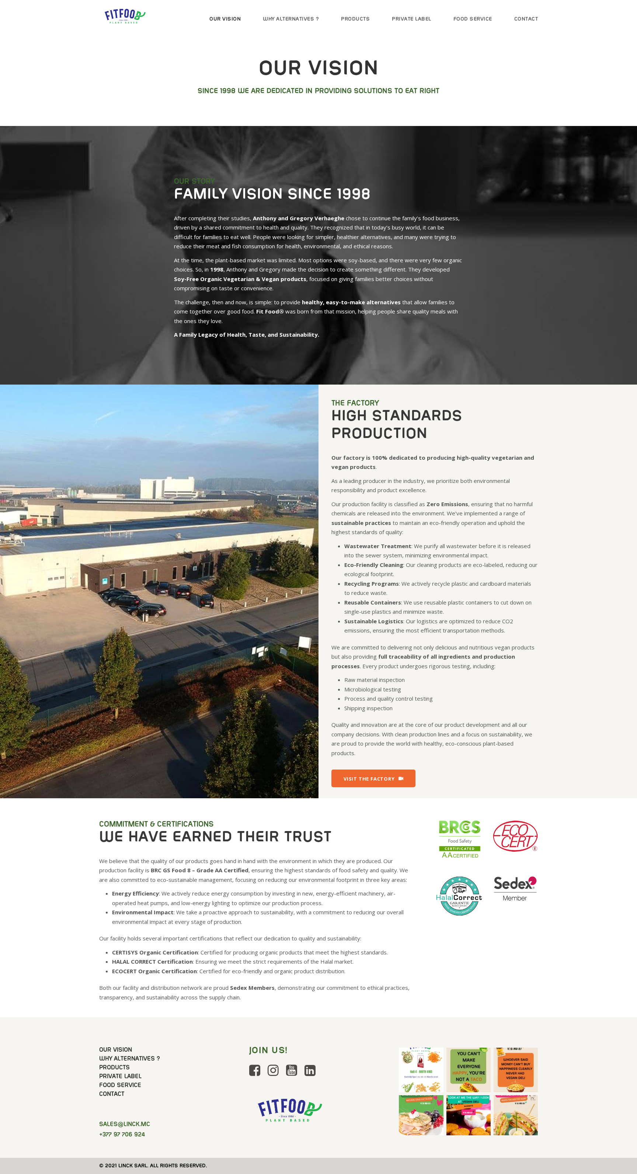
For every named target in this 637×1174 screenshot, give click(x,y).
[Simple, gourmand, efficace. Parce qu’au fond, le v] (516, 1117)
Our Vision (225, 18)
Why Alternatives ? (291, 18)
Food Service (472, 18)
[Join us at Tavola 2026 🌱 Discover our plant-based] (421, 1070)
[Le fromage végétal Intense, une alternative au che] (516, 1070)
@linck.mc (124, 1124)
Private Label (411, 18)
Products (355, 18)
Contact (526, 18)
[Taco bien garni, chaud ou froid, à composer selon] (468, 1070)
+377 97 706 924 (122, 1134)
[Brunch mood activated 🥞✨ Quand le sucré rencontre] (421, 1117)
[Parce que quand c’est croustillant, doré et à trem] (468, 1117)
